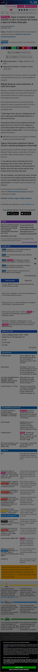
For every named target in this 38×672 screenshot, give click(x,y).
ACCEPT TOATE (19, 667)
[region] (19, 656)
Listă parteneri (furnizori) (7, 664)
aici (25, 651)
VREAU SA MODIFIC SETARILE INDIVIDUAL (19, 669)
